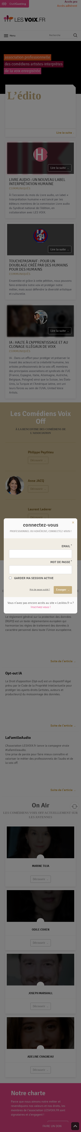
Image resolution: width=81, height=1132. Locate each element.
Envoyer (61, 590)
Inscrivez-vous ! (40, 607)
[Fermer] (73, 522)
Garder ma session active (33, 578)
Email (67, 546)
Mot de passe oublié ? (40, 589)
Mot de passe (61, 562)
